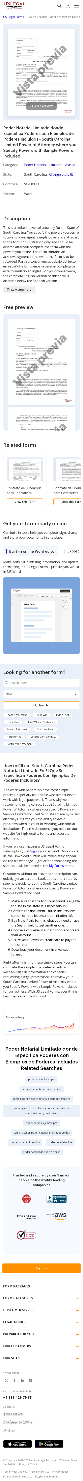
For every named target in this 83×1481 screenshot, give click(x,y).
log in (34, 851)
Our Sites (11, 1358)
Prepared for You (18, 1334)
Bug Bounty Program (47, 1476)
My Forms (56, 865)
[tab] (30, 551)
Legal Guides (14, 1322)
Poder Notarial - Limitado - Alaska (49, 165)
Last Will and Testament (41, 722)
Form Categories (18, 1298)
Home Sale (13, 722)
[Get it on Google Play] (49, 1444)
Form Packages (16, 1286)
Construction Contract (43, 736)
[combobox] (41, 683)
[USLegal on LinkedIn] (22, 1380)
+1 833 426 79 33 (17, 1397)
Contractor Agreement (19, 744)
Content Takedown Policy (17, 1476)
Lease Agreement (17, 715)
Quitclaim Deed (45, 729)
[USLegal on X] (6, 1380)
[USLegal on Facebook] (14, 1380)
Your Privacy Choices (15, 1471)
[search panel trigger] (59, 5)
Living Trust (62, 715)
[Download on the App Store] (17, 1444)
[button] (76, 5)
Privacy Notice (60, 1471)
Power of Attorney (17, 729)
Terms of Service (39, 1471)
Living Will (41, 715)
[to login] (67, 5)
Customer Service (18, 1310)
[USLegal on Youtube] (30, 1380)
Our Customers (17, 1346)
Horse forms (14, 736)
